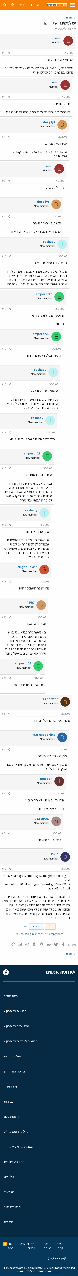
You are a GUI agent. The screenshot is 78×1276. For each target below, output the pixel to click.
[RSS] (5, 1244)
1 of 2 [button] (50, 926)
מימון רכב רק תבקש (16, 1026)
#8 (3, 833)
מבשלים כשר (12, 1207)
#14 (4, 432)
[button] (72, 5)
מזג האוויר (10, 1086)
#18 (4, 581)
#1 (3, 53)
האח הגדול (11, 996)
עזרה (23, 1244)
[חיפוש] (5, 5)
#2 (3, 97)
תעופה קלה (11, 1116)
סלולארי (9, 1192)
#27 (4, 678)
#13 (4, 384)
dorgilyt (49, 122)
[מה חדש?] (12, 5)
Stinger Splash (26, 567)
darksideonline (44, 735)
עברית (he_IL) (55, 1258)
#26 (4, 617)
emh (70, 29)
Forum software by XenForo (32, 1269)
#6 (3, 749)
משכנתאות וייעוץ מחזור (18, 1146)
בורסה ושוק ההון (14, 1071)
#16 (4, 525)
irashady (48, 241)
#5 (3, 181)
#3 (3, 713)
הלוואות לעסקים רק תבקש (20, 1041)
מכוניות (8, 1101)
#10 (4, 256)
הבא (38, 926)
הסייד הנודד (50, 699)
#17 (4, 869)
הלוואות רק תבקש (15, 1011)
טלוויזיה (9, 1177)
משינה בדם (41, 819)
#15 (4, 468)
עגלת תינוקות (12, 1056)
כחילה (30, 602)
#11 (4, 309)
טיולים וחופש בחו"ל (16, 1131)
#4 (3, 136)
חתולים (8, 1222)
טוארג (54, 854)
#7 (3, 793)
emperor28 (44, 294)
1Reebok (45, 779)
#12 (4, 348)
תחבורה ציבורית (14, 1161)
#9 (3, 216)
